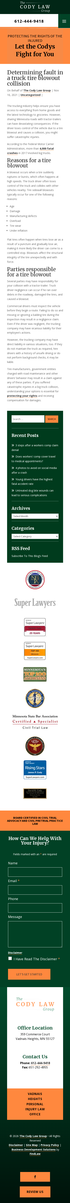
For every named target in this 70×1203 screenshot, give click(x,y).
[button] (64, 21)
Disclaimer (15, 952)
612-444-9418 (29, 21)
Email (14, 881)
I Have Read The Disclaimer (37, 959)
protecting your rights (22, 396)
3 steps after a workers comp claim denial (35, 447)
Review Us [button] (35, 1192)
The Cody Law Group (37, 90)
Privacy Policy (50, 1145)
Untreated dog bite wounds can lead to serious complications (33, 493)
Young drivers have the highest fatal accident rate (32, 481)
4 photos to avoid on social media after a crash (34, 470)
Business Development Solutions (34, 1149)
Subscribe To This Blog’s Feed (30, 556)
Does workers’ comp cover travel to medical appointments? (33, 459)
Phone (13, 899)
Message (15, 916)
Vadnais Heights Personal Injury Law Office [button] (35, 1104)
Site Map (32, 1145)
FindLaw (35, 1154)
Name (13, 863)
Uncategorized (31, 95)
